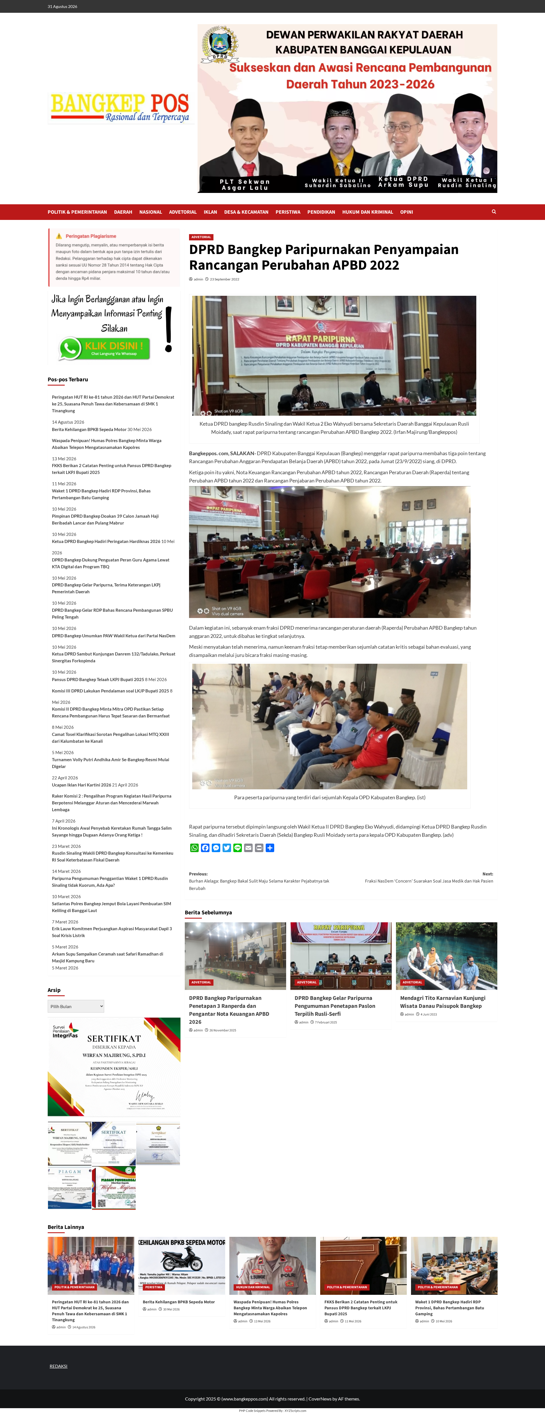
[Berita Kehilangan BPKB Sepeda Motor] (182, 1266)
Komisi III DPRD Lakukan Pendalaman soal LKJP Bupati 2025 (110, 690)
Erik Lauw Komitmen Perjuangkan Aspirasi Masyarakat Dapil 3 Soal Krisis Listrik (112, 932)
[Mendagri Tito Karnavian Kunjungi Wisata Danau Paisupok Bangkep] (446, 956)
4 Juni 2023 (429, 1014)
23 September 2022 (224, 279)
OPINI (406, 212)
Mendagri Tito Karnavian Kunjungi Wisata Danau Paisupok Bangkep (443, 1002)
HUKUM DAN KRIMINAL (367, 212)
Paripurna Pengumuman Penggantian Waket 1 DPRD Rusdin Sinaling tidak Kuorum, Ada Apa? (110, 882)
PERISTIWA (288, 212)
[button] (494, 212)
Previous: (259, 881)
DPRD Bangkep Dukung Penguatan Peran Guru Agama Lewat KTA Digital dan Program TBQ (110, 563)
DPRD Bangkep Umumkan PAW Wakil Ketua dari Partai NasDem (113, 635)
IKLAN (210, 212)
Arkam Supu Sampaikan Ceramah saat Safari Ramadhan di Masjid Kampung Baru (107, 957)
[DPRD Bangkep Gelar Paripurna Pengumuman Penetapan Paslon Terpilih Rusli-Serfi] (341, 956)
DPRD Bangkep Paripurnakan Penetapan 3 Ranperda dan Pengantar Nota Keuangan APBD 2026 (229, 1010)
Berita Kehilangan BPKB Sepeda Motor (89, 429)
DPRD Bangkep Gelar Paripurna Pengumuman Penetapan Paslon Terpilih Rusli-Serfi (335, 1006)
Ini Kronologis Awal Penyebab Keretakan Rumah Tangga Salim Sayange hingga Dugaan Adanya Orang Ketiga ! (112, 831)
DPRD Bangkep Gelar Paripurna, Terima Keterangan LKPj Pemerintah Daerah (106, 588)
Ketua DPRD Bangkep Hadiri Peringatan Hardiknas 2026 (106, 541)
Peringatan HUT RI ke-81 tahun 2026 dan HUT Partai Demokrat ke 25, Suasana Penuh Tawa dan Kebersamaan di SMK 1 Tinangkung (113, 403)
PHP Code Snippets (252, 1410)
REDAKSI (59, 1366)
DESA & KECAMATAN (246, 212)
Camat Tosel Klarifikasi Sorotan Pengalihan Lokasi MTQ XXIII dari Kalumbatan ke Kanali (110, 738)
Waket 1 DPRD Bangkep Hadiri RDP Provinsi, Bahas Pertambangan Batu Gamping (101, 494)
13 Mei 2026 (262, 1321)
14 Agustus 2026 (83, 1327)
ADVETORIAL (183, 212)
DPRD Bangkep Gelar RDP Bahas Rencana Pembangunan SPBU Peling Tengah (112, 613)
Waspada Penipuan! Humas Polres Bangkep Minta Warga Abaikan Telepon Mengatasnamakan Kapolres (107, 444)
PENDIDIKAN (321, 212)
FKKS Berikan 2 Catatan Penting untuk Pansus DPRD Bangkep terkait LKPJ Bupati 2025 (111, 469)
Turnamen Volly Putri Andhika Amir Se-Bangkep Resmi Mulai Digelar (110, 763)
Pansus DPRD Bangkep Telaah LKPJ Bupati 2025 (98, 679)
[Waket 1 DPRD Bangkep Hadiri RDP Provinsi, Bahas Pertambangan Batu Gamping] (454, 1266)
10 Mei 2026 (444, 1321)
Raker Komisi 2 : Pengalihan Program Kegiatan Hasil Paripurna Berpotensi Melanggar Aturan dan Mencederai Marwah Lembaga (111, 802)
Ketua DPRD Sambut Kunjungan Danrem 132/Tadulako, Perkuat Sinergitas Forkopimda (113, 657)
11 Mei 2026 (353, 1321)
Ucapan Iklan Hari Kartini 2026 (81, 784)
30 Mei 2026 (171, 1309)
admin (198, 279)
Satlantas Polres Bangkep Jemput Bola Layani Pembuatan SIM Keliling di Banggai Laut (111, 907)
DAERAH (123, 212)
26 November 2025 (222, 1030)
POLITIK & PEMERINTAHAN (77, 212)
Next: (429, 878)
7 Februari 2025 (326, 1022)
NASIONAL (150, 212)
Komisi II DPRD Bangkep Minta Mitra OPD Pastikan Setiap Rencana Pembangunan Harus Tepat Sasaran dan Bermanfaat (111, 712)
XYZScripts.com (295, 1410)
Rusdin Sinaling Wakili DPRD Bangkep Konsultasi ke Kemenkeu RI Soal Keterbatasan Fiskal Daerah (112, 856)
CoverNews (320, 1398)
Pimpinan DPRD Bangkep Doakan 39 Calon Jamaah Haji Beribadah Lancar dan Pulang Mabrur (105, 519)
